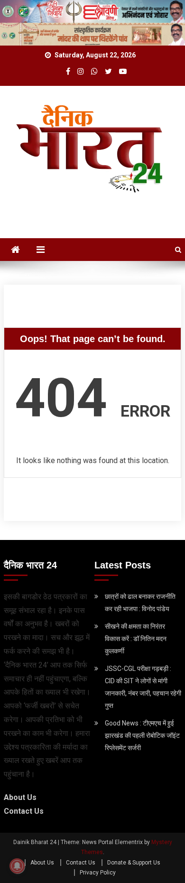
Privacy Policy (98, 872)
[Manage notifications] (17, 866)
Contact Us (24, 811)
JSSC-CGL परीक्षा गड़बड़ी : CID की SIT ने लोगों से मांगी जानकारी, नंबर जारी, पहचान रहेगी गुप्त (143, 687)
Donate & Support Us (133, 862)
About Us (20, 797)
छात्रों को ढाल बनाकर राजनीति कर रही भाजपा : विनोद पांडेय (140, 603)
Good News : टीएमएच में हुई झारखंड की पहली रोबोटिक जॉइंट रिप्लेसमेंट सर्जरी (142, 735)
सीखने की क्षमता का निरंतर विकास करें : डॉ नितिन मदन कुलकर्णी (135, 639)
